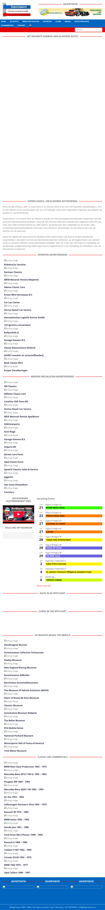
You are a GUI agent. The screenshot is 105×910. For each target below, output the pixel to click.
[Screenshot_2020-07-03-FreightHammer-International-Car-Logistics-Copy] (86, 900)
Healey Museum (13, 660)
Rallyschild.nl (11, 332)
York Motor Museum (15, 750)
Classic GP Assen (54, 547)
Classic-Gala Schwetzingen (58, 539)
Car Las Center (12, 302)
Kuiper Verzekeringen (15, 370)
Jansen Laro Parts (13, 454)
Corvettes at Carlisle (55, 523)
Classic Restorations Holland (19, 347)
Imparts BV (10, 446)
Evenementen (7, 25)
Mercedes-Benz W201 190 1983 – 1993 (23, 789)
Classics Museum (13, 705)
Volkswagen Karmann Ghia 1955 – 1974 (25, 804)
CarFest (49, 531)
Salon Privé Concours (56, 563)
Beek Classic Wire (13, 362)
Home (3, 21)
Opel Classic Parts (13, 461)
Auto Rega (9, 431)
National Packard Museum (18, 735)
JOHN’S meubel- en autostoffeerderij (23, 355)
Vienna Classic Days (55, 515)
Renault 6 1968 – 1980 (15, 842)
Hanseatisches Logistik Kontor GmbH (24, 317)
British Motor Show (55, 507)
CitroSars (9, 492)
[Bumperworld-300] (18, 900)
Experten (47, 21)
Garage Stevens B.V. (14, 340)
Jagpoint (8, 477)
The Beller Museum (14, 720)
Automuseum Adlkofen (17, 675)
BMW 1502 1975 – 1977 (16, 864)
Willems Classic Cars (15, 393)
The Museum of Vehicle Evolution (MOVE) (26, 690)
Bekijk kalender (44, 585)
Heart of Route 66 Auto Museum (21, 697)
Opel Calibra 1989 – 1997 (17, 872)
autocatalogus (82, 21)
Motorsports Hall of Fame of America (24, 743)
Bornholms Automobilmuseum (21, 682)
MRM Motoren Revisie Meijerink (21, 279)
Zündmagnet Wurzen (15, 644)
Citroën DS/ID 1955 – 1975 (17, 857)
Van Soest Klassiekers (16, 484)
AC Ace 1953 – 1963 (14, 796)
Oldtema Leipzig (54, 580)
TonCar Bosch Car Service (17, 309)
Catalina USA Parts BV (16, 401)
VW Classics (10, 386)
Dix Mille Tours (53, 556)
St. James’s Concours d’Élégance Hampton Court (69, 572)
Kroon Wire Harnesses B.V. (18, 294)
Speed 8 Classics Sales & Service (21, 469)
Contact (21, 25)
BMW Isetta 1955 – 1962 (16, 819)
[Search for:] (88, 29)
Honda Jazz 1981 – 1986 (16, 827)
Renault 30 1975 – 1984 (16, 812)
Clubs (58, 21)
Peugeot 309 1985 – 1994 (17, 781)
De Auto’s (14, 21)
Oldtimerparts (12, 424)
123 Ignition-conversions (17, 325)
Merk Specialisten (31, 21)
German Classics (13, 272)
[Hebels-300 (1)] (52, 900)
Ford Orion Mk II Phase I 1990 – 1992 (23, 834)
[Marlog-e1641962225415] (70, 14)
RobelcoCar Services (15, 264)
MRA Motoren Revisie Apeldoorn (21, 416)
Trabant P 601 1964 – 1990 (17, 849)
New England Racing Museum (20, 667)
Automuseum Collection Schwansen (24, 652)
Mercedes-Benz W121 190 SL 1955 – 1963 (25, 774)
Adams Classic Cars (14, 287)
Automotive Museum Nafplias (20, 712)
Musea (68, 21)
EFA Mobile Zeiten (13, 728)
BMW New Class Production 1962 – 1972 (25, 766)
